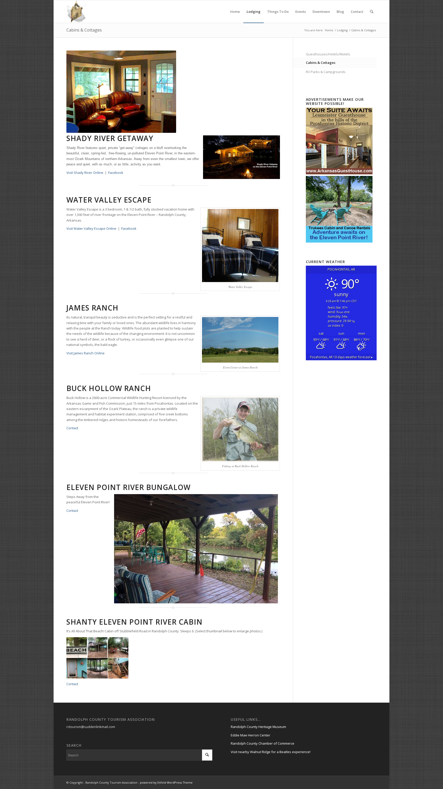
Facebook (115, 172)
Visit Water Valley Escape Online (91, 228)
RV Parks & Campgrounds (326, 71)
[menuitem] (235, 11)
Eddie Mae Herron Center (250, 735)
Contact (72, 428)
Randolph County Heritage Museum (258, 726)
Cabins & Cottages (84, 30)
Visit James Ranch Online (85, 353)
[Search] (372, 11)
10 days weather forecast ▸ (341, 357)
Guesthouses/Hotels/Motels (328, 54)
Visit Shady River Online (84, 172)
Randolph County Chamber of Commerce (262, 743)
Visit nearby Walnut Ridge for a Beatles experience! (270, 752)
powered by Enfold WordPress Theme (166, 782)
